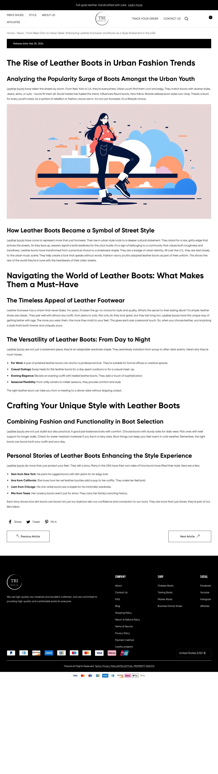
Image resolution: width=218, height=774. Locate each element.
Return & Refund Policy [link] (127, 619)
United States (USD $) (192, 653)
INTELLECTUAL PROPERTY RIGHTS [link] (135, 666)
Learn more (135, 5)
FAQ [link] (117, 599)
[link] (102, 18)
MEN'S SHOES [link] (15, 15)
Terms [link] (98, 666)
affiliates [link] (204, 606)
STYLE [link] (32, 15)
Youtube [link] (204, 592)
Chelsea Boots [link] (165, 585)
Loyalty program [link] (124, 646)
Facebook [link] (205, 585)
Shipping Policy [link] (123, 612)
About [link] (118, 585)
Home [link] (10, 33)
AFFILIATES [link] (13, 22)
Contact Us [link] (121, 592)
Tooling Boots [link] (165, 592)
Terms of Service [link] (124, 626)
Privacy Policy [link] (122, 633)
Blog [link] (117, 606)
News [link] (20, 33)
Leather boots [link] (15, 88)
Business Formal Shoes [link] (170, 606)
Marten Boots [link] (165, 599)
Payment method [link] (124, 640)
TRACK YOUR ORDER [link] (145, 18)
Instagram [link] (205, 599)
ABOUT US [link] (48, 15)
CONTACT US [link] (172, 18)
